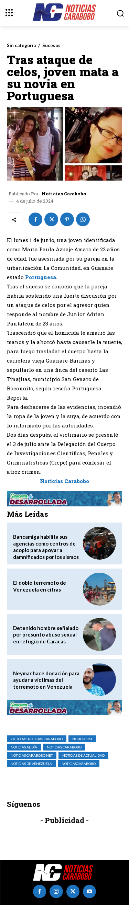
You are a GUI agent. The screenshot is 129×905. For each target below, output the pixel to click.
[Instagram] (56, 891)
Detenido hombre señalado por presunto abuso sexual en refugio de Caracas (45, 634)
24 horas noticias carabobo (37, 739)
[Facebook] (35, 219)
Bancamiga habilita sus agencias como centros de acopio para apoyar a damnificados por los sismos (46, 547)
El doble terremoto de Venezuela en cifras (39, 586)
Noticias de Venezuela (31, 763)
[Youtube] (89, 891)
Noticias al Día (24, 747)
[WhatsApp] (83, 219)
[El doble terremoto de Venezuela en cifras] (99, 589)
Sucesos (51, 45)
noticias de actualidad (83, 755)
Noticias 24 (82, 739)
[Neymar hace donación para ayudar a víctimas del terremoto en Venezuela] (99, 679)
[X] (51, 219)
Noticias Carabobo (64, 194)
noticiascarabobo (79, 763)
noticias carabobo (64, 747)
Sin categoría (21, 45)
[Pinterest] (67, 219)
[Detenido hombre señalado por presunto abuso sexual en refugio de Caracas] (99, 634)
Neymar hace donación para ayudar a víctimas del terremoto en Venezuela (46, 680)
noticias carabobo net (32, 755)
